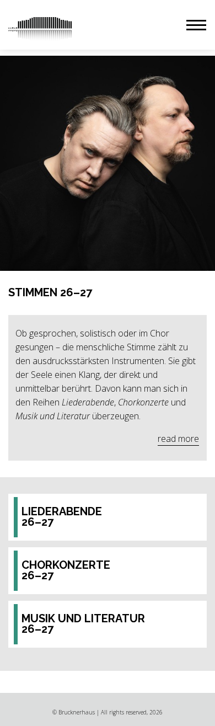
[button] (196, 25)
